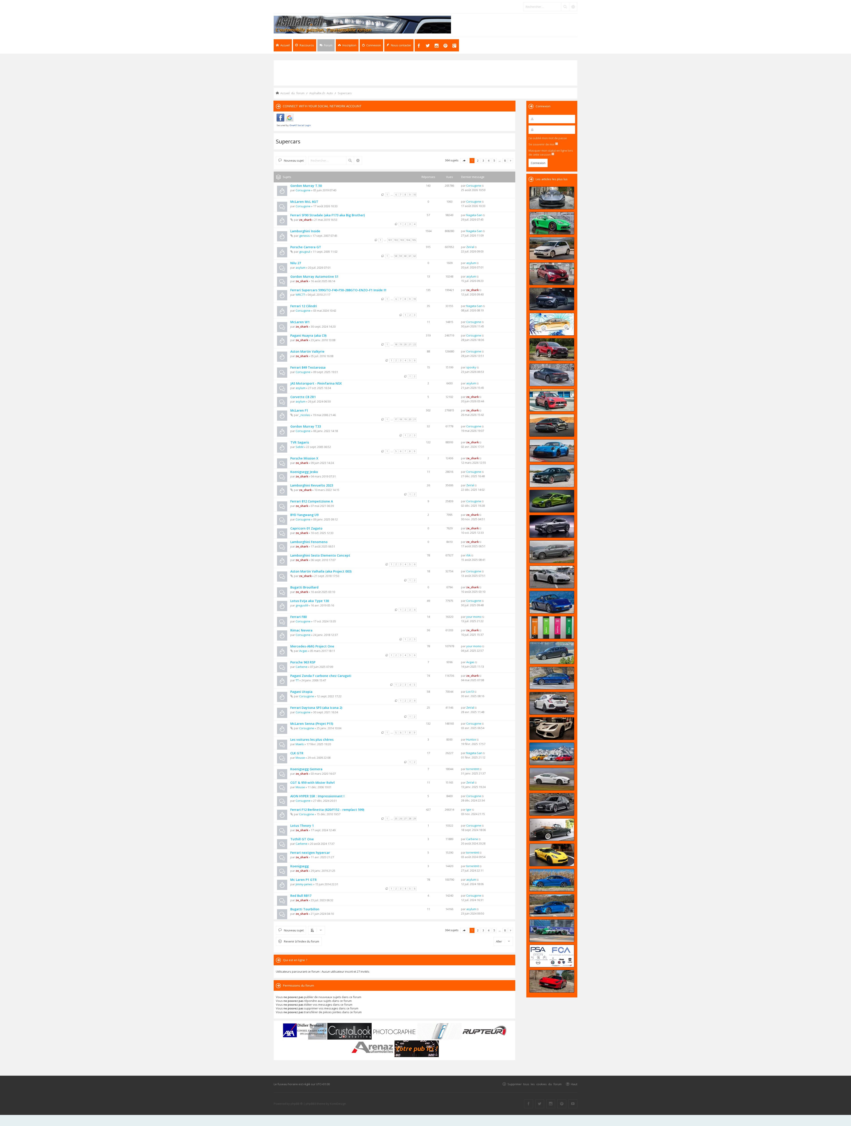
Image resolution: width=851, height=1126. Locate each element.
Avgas (303, 651)
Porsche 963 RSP (302, 662)
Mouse (300, 758)
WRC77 (300, 295)
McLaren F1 (299, 410)
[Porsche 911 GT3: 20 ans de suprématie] (552, 754)
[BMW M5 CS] (552, 476)
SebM (299, 447)
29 (414, 818)
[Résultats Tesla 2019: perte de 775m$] (552, 324)
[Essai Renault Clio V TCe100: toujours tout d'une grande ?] (552, 274)
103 (402, 240)
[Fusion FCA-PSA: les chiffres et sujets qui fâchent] (552, 956)
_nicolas (304, 415)
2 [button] (477, 160)
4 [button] (489, 160)
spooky (471, 367)
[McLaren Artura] (552, 501)
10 (414, 194)
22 (414, 344)
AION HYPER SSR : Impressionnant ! (317, 796)
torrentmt (472, 769)
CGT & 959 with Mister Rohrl (312, 782)
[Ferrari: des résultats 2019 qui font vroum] (552, 198)
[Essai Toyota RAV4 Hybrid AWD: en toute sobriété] (552, 349)
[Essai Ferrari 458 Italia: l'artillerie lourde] (552, 981)
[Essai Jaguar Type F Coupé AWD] (552, 779)
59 (400, 256)
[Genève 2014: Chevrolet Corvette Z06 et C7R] (552, 855)
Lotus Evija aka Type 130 (309, 601)
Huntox (471, 739)
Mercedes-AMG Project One (312, 646)
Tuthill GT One (302, 839)
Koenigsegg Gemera (306, 769)
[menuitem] (347, 45)
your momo (474, 617)
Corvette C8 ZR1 (303, 397)
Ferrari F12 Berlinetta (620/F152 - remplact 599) (327, 809)
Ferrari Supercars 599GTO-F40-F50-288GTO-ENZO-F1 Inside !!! (338, 290)
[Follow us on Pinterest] (561, 1103)
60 (405, 256)
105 (414, 240)
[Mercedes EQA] (552, 526)
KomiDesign (338, 1104)
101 (390, 240)
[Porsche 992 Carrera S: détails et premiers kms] (552, 577)
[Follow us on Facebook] (528, 1103)
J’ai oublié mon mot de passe (548, 138)
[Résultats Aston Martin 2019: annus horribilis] (552, 299)
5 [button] (494, 160)
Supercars (288, 141)
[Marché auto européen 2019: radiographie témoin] (552, 248)
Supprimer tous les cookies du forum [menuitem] (534, 1084)
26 (400, 818)
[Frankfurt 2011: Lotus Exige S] (552, 728)
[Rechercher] (565, 6)
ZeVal (470, 247)
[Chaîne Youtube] (572, 1103)
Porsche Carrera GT (305, 247)
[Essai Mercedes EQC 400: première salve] (552, 552)
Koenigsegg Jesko (304, 472)
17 (396, 419)
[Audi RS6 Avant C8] (552, 804)
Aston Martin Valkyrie (307, 351)
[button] (464, 160)
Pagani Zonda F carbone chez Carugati (320, 676)
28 (410, 818)
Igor (468, 809)
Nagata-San (474, 215)
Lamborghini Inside (305, 231)
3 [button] (483, 160)
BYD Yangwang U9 (304, 515)
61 (410, 256)
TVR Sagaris (299, 442)
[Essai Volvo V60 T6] (552, 653)
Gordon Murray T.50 (306, 186)
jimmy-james (304, 884)
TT (297, 680)
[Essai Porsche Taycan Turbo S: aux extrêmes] (552, 375)
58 (396, 256)
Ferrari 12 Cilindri (303, 306)
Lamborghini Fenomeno (309, 542)
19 (400, 344)
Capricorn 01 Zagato (306, 528)
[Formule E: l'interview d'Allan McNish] (552, 931)
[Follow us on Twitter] (539, 1103)
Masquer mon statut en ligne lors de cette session (551, 152)
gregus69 (302, 605)
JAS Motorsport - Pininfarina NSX (316, 383)
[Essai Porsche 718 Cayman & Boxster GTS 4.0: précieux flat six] (552, 223)
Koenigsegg (299, 866)
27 (405, 818)
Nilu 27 (295, 263)
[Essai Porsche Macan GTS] (552, 400)
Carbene (301, 667)
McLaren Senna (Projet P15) (311, 723)
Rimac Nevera (301, 630)
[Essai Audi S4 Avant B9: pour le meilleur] (552, 678)
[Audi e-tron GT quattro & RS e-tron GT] (552, 425)
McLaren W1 (300, 322)
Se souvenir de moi (542, 144)
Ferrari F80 (298, 617)
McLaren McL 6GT (304, 201)
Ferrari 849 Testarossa (308, 367)
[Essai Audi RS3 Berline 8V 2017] (552, 880)
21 (410, 344)
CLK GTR (296, 753)
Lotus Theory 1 (302, 825)
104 (408, 240)
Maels (300, 744)
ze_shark (305, 220)
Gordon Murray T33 (305, 426)
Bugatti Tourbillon (304, 909)
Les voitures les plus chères (312, 739)
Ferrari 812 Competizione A (311, 501)
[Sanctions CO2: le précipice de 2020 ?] (552, 627)
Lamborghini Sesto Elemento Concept (320, 555)
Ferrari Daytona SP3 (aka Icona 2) (316, 708)
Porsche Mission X (304, 458)
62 (414, 256)
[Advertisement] (425, 72)
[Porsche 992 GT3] (552, 451)
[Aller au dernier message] (483, 186)
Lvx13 (470, 692)
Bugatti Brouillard (304, 587)
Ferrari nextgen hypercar (310, 852)
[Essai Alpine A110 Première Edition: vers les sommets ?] (552, 905)
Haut (574, 1084)
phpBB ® (297, 1104)
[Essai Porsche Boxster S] (552, 602)
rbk (468, 555)
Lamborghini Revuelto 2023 (311, 485)
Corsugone (303, 190)
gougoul (304, 252)
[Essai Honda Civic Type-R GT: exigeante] (552, 703)
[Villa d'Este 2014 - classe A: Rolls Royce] (552, 830)
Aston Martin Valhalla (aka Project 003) (320, 571)
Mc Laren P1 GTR (303, 880)
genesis (304, 236)
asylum (300, 268)
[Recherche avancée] (573, 6)
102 (396, 240)
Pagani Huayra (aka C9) (308, 335)
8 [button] (505, 160)
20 (405, 344)
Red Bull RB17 (300, 895)
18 (396, 344)
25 (396, 818)
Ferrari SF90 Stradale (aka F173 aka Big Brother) (327, 215)
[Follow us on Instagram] (550, 1103)
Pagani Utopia (301, 692)
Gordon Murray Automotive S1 (314, 276)
